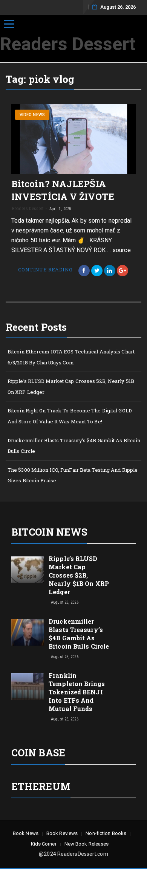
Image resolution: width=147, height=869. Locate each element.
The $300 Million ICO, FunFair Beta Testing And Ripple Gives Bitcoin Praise (73, 475)
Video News (32, 114)
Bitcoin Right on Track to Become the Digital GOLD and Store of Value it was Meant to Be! (70, 416)
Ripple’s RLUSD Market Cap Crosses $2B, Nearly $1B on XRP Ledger (71, 386)
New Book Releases (86, 844)
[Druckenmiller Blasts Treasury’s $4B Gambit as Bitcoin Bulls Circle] (27, 632)
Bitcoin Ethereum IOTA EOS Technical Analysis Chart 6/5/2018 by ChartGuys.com (71, 357)
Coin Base (38, 752)
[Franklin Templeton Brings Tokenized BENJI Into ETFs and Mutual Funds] (27, 686)
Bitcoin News (49, 531)
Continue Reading (45, 269)
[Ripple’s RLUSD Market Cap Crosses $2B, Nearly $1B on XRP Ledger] (27, 569)
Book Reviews (62, 833)
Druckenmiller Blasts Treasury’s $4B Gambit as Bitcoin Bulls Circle (74, 446)
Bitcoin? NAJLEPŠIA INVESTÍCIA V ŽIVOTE (62, 190)
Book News (25, 833)
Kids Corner (44, 844)
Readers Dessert (68, 44)
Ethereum (40, 786)
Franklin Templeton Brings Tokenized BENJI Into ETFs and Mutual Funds (77, 692)
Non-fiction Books (106, 833)
